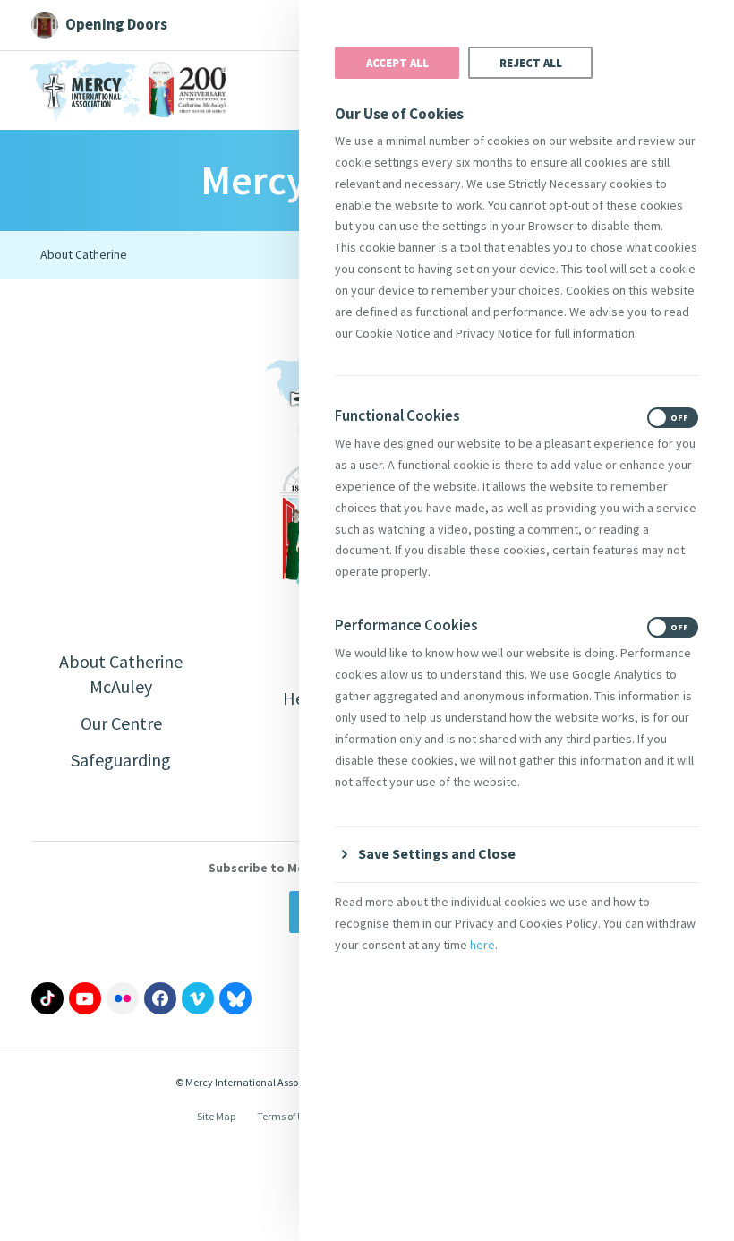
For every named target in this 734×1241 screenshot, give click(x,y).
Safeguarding (121, 760)
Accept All (397, 63)
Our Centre (121, 723)
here (482, 945)
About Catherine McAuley (121, 674)
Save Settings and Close (437, 853)
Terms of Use (285, 1116)
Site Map (216, 1116)
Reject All (530, 63)
